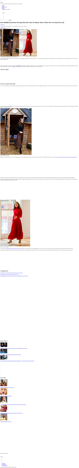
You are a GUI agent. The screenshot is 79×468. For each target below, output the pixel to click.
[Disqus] (39, 288)
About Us (3, 463)
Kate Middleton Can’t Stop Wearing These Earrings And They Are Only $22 (11, 272)
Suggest (1, 2)
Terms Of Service (4, 465)
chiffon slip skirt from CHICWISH (63, 157)
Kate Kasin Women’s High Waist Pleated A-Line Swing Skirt (15, 248)
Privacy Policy (4, 464)
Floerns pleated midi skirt (73, 157)
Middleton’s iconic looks (16, 66)
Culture (1, 24)
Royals (4, 24)
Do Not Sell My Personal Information (5, 467)
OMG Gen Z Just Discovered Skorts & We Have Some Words (9, 274)
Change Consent (13, 467)
